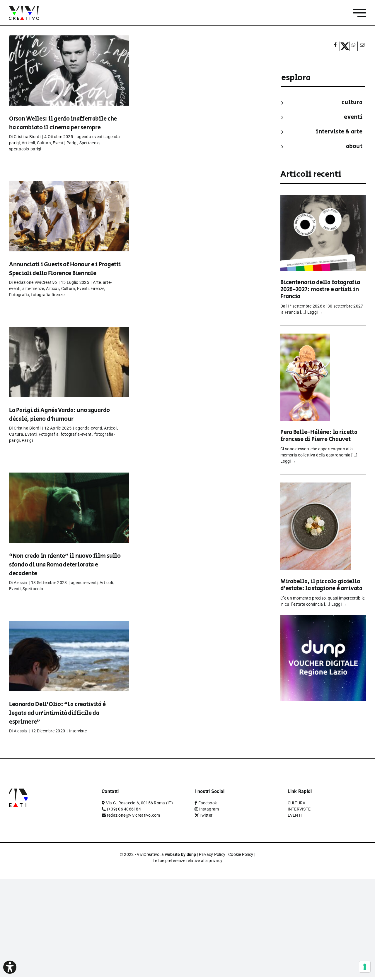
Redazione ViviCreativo (35, 282)
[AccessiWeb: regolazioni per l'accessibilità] (10, 967)
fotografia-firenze (47, 294)
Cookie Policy (240, 854)
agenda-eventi (90, 136)
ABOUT (354, 146)
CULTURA (352, 102)
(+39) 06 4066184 (124, 809)
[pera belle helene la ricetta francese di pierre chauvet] (305, 337)
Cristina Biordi (27, 136)
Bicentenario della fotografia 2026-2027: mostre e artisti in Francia (320, 289)
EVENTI (353, 117)
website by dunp (180, 854)
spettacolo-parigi (25, 149)
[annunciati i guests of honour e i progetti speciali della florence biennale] (69, 225)
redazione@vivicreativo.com (133, 815)
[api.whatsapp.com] (353, 46)
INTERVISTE (299, 809)
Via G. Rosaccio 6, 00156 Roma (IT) (139, 803)
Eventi (58, 142)
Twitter (205, 815)
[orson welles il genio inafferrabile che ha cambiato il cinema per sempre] (69, 79)
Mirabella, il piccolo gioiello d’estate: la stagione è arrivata (321, 585)
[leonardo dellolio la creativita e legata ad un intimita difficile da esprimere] (69, 665)
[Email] (361, 46)
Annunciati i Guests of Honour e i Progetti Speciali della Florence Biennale (65, 269)
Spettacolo (89, 142)
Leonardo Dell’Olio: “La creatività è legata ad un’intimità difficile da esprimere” (57, 713)
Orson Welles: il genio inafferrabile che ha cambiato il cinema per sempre (63, 123)
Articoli (28, 142)
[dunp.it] (323, 619)
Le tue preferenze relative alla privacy (188, 860)
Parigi (72, 142)
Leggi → (315, 312)
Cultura (44, 142)
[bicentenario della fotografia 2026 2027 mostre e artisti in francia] (323, 199)
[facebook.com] (336, 46)
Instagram (209, 809)
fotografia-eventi (77, 434)
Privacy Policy (212, 854)
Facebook (207, 803)
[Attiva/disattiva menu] (360, 13)
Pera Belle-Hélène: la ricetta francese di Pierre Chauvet (318, 436)
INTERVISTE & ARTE (339, 132)
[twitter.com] (345, 46)
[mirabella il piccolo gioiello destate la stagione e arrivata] (315, 486)
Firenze (97, 288)
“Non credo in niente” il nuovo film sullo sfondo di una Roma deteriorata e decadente (65, 565)
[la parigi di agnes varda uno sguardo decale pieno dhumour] (69, 371)
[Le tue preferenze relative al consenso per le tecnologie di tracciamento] (364, 966)
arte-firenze (33, 288)
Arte (97, 282)
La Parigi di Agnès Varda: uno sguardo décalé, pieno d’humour (59, 414)
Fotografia (19, 294)
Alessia (20, 582)
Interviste (78, 731)
